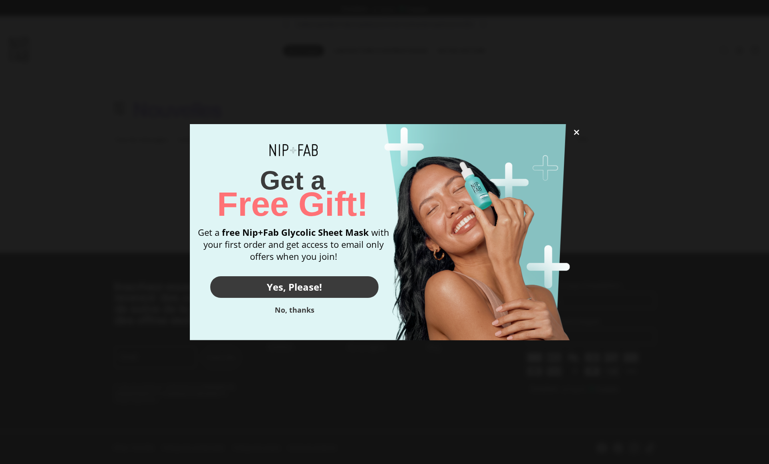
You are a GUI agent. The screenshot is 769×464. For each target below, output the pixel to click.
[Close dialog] (577, 132)
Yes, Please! (294, 286)
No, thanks (294, 310)
